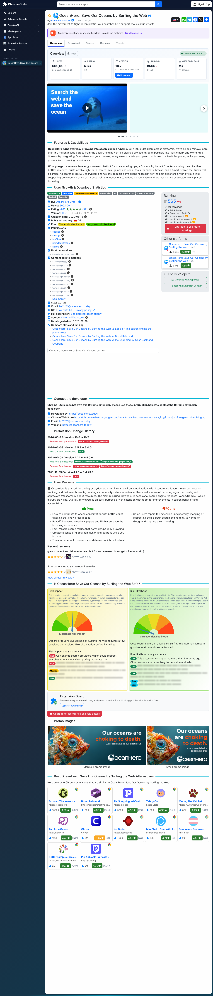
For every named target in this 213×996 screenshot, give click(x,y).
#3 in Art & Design (173, 210)
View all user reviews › (60, 577)
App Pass (13, 37)
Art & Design (84, 20)
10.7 (64, 213)
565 (174, 201)
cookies (56, 231)
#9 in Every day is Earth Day (178, 213)
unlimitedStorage (61, 243)
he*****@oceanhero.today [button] (75, 306)
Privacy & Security (145, 193)
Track (73, 53)
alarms (55, 246)
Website (64, 310)
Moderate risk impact (71, 224)
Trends (120, 43)
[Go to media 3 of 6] (126, 136)
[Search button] (158, 4)
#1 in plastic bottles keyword (180, 219)
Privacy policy (83, 310)
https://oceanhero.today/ (83, 413)
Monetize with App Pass (186, 279)
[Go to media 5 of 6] (134, 136)
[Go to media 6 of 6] (138, 136)
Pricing (11, 49)
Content (52, 197)
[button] (201, 4)
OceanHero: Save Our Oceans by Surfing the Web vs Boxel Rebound (92, 336)
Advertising (105, 193)
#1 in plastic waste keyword (179, 222)
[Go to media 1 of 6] (119, 136)
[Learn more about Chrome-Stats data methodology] (86, 317)
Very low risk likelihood (101, 224)
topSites (56, 239)
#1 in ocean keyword (176, 216)
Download (74, 43)
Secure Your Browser (72, 705)
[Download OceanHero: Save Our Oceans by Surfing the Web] (128, 68)
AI (115, 193)
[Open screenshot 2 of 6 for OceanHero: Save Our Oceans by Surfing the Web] (169, 108)
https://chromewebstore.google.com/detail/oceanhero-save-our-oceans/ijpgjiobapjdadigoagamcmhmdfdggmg (140, 417)
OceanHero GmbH (60, 20)
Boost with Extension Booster (187, 285)
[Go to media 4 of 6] (130, 136)
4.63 (74, 209)
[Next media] (204, 108)
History (12, 58)
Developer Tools (126, 193)
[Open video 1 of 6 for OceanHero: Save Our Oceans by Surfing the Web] (87, 108)
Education (63, 197)
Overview (56, 43)
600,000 (65, 205)
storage (56, 235)
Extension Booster (18, 43)
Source (90, 43)
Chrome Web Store (193, 53)
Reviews (105, 43)
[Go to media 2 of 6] (123, 136)
